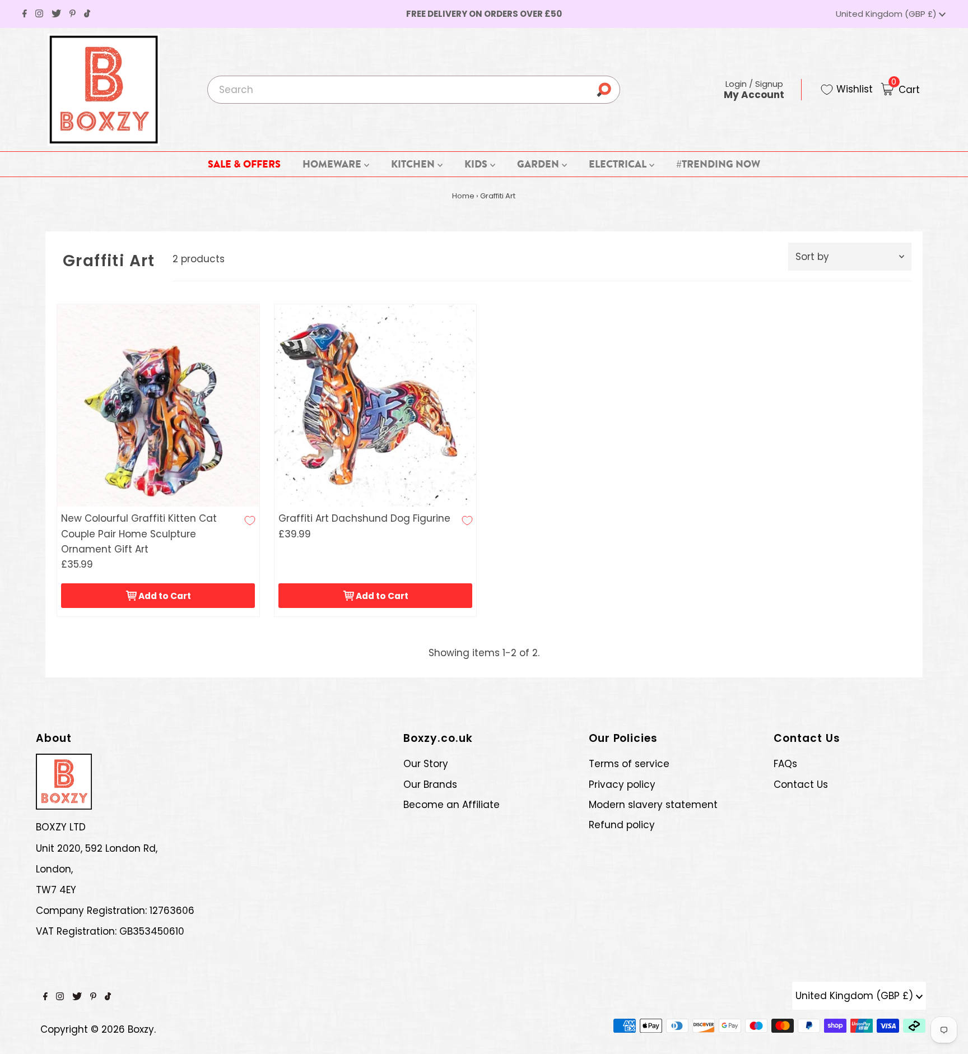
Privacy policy (622, 784)
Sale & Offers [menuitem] (244, 164)
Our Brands (430, 784)
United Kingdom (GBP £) (887, 14)
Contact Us (801, 784)
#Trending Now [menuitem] (718, 164)
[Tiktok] (87, 14)
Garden (539, 164)
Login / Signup (754, 89)
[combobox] (413, 90)
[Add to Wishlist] (250, 521)
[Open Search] (607, 89)
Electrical (619, 164)
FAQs (785, 763)
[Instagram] (39, 14)
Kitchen (414, 164)
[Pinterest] (72, 14)
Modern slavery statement (653, 804)
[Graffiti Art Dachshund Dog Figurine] (375, 405)
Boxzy (141, 1029)
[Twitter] (56, 14)
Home (463, 196)
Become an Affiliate (451, 804)
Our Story (425, 763)
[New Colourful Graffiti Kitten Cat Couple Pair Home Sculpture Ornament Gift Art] (158, 405)
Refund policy (622, 825)
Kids (477, 164)
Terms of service (629, 763)
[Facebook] (25, 14)
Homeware (333, 164)
